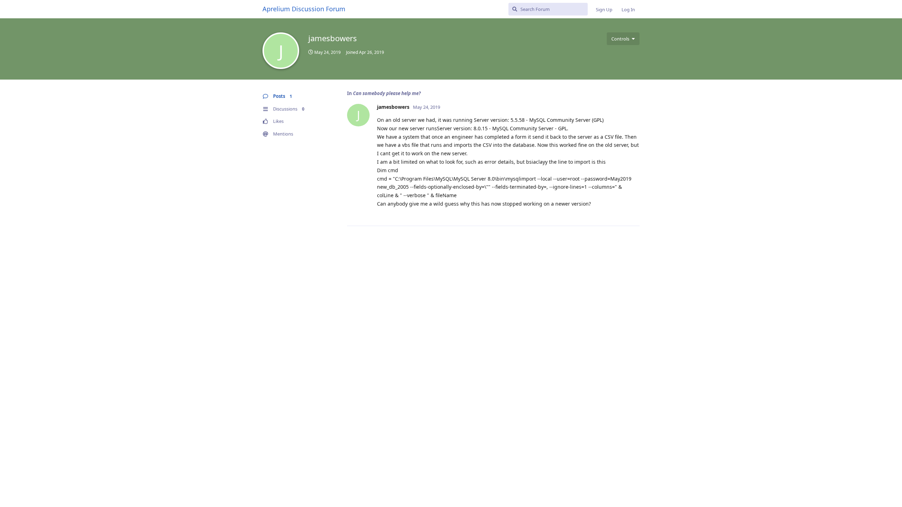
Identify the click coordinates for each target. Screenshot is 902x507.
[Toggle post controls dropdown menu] (633, 212)
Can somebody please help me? (387, 93)
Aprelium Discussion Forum (303, 9)
